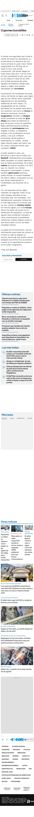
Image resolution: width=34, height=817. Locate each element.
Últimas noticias (18, 746)
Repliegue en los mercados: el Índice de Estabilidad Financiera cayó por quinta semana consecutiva (16, 640)
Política (27, 750)
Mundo (15, 759)
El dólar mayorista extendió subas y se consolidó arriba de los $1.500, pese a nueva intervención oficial (18, 354)
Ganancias (25, 11)
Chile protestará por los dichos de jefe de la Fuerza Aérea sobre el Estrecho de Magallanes (19, 369)
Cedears (29, 418)
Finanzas (30, 20)
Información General (10, 765)
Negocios (5, 756)
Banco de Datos (8, 753)
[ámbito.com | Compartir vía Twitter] (24, 35)
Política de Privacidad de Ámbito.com (16, 775)
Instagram (11, 739)
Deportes (25, 759)
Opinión (16, 756)
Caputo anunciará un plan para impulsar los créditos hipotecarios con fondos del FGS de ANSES (16, 300)
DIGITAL (7, 788)
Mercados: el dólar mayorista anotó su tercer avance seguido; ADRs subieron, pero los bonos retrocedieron (17, 547)
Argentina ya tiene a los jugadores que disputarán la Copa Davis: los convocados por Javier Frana (16, 337)
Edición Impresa (8, 762)
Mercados (21, 753)
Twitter (2, 739)
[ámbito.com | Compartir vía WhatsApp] (20, 35)
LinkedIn (16, 739)
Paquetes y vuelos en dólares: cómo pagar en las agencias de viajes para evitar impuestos (17, 309)
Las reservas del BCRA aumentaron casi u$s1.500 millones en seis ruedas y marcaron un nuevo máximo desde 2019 (17, 589)
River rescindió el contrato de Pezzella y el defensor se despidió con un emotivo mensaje (16, 319)
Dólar (8, 20)
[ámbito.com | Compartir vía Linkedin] (27, 35)
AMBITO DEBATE (26, 789)
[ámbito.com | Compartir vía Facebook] (22, 35)
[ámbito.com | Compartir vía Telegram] (29, 35)
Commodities (20, 418)
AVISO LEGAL (6, 778)
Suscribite (24, 259)
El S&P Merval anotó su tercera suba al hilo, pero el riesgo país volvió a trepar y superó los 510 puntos (19, 379)
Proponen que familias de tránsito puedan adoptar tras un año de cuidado (16, 328)
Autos (24, 765)
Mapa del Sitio (7, 772)
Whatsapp (25, 739)
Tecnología (20, 769)
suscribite (25, 15)
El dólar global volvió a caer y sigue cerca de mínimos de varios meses (28, 545)
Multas (4, 781)
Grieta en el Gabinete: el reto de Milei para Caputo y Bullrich (18, 362)
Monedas (4, 418)
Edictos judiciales (21, 778)
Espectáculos (7, 769)
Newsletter (28, 739)
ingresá (31, 15)
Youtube (20, 739)
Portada (5, 746)
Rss (30, 769)
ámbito (3, 25)
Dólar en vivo (15, 11)
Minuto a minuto (17, 533)
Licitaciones (15, 781)
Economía (19, 20)
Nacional (5, 759)
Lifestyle (26, 756)
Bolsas (12, 418)
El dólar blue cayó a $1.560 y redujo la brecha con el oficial (16, 601)
